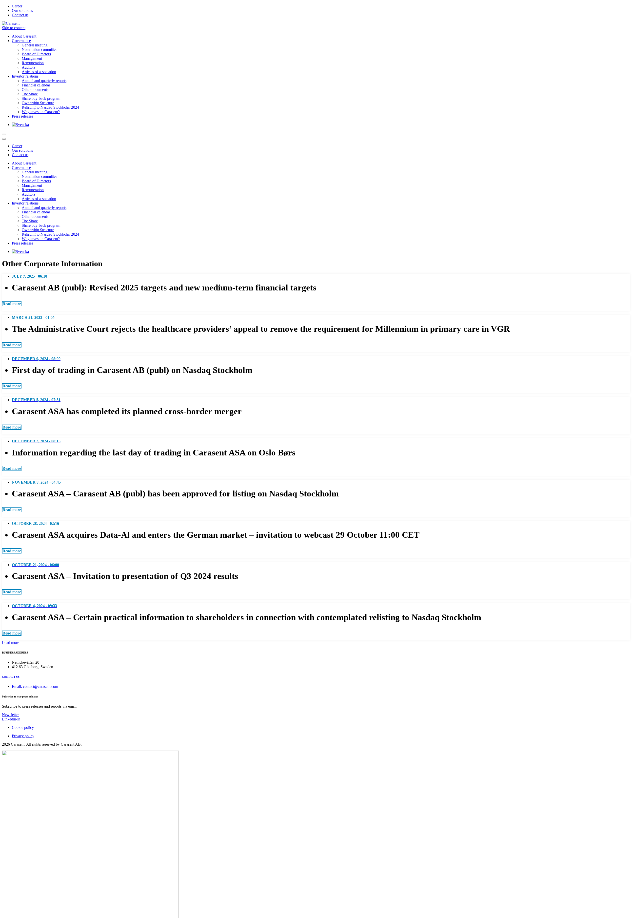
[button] (11, 303)
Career (17, 6)
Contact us (20, 15)
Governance (21, 41)
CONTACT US (11, 676)
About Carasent (24, 36)
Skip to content (13, 28)
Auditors (28, 67)
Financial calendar (36, 85)
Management (32, 58)
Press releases (22, 116)
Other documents (35, 89)
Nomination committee (39, 49)
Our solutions (22, 10)
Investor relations (25, 76)
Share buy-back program (41, 98)
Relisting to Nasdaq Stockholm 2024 (50, 107)
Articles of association (39, 72)
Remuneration (33, 63)
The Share (30, 94)
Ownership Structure (38, 103)
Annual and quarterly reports (44, 81)
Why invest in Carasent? (41, 112)
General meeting (34, 45)
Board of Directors (36, 54)
